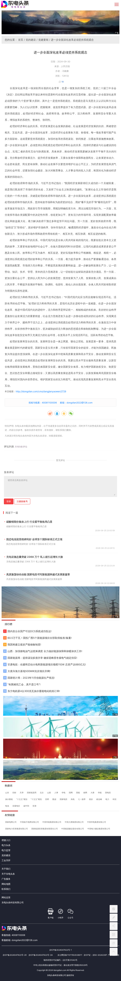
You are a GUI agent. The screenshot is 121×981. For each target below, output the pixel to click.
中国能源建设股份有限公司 (72, 828)
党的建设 (31, 39)
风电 (73, 799)
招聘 (47, 799)
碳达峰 (99, 799)
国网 (71, 792)
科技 (114, 799)
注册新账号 (22, 501)
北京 (42, 792)
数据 (54, 799)
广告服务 (6, 878)
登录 (8, 501)
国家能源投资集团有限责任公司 (44, 828)
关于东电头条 (8, 873)
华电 (63, 792)
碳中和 (26, 806)
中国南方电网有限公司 (29, 822)
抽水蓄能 (9, 799)
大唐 (92, 792)
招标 (14, 792)
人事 (56, 792)
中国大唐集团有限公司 (74, 822)
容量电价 (16, 806)
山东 (7, 792)
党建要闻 (43, 39)
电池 (7, 806)
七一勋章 (82, 799)
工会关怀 (6, 860)
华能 (100, 792)
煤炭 (91, 799)
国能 (78, 792)
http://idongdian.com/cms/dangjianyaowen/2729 (41, 391)
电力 (107, 799)
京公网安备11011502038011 (70, 955)
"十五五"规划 (36, 799)
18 (62, 81)
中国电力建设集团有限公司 (98, 828)
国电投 (108, 792)
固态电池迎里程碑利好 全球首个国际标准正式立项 (34, 539)
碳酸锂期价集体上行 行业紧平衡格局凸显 (29, 521)
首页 (20, 39)
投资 (34, 806)
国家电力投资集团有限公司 (16, 828)
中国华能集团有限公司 (51, 822)
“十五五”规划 (21, 799)
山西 (49, 792)
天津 (21, 792)
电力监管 (6, 850)
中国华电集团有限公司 (96, 822)
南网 (85, 792)
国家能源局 (31, 792)
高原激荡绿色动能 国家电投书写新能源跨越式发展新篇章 (38, 574)
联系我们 (6, 889)
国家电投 (63, 799)
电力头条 (6, 845)
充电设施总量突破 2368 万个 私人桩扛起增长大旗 (34, 556)
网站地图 (6, 884)
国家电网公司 (11, 822)
